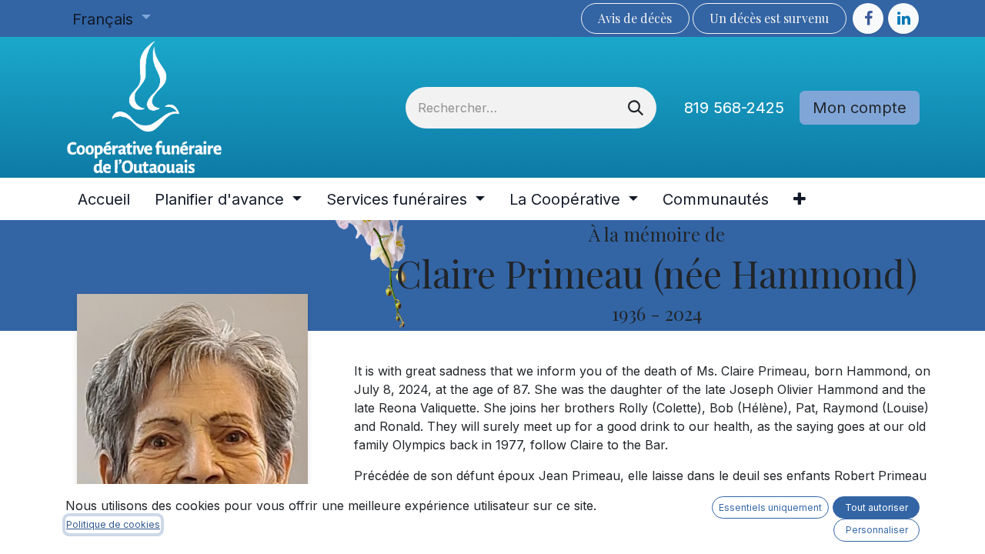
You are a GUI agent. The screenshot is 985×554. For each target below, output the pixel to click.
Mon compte (860, 107)
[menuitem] (103, 199)
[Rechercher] (635, 107)
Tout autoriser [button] (876, 507)
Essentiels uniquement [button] (770, 507)
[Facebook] (868, 18)
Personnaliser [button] (877, 530)
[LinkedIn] (903, 18)
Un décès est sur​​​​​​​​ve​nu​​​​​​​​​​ (769, 18)
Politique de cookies (113, 524)
